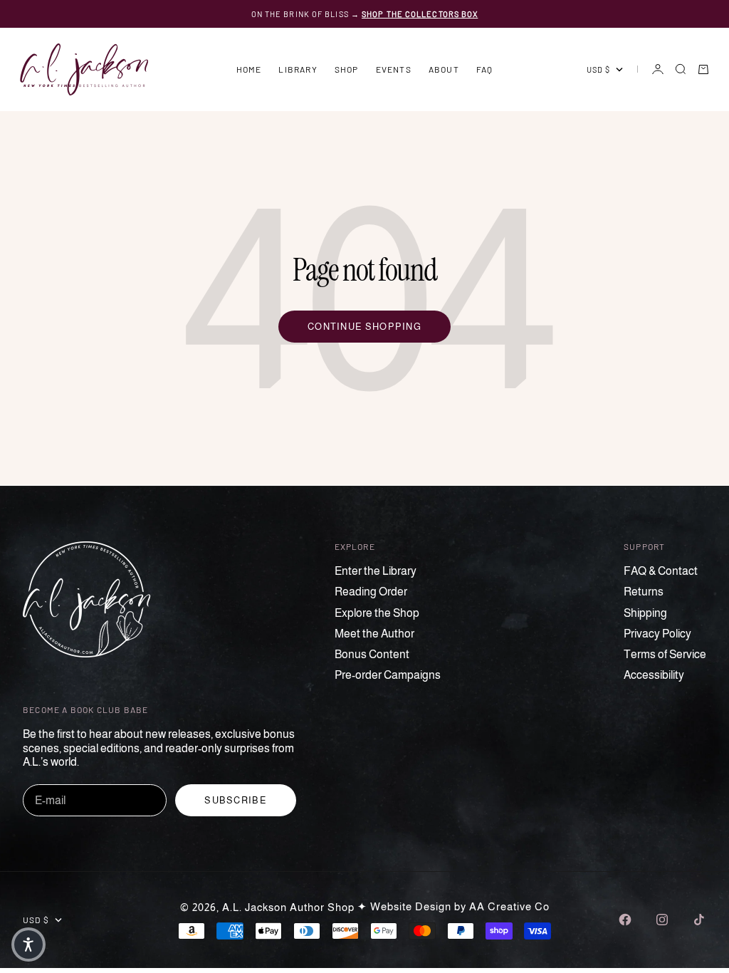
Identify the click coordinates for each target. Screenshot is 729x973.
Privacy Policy (657, 634)
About (444, 69)
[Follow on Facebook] (625, 919)
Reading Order (371, 592)
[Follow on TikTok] (699, 919)
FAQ (484, 69)
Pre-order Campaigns (388, 675)
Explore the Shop (377, 613)
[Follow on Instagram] (662, 919)
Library (297, 69)
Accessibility (654, 675)
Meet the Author (374, 634)
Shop (347, 69)
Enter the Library (375, 571)
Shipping (645, 613)
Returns (644, 592)
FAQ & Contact (661, 571)
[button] (28, 944)
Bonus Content (372, 654)
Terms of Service (665, 654)
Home (249, 69)
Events (393, 69)
